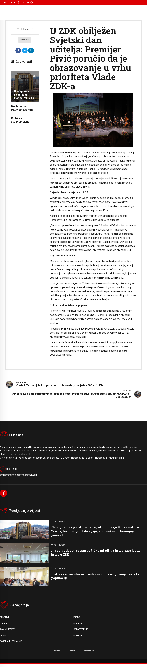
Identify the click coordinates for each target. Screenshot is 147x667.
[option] (93, 120)
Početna (56, 650)
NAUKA (3, 623)
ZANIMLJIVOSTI (7, 629)
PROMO (77, 617)
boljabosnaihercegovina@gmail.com (18, 475)
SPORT (3, 635)
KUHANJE (78, 623)
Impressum (89, 650)
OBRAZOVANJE (81, 629)
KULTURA (78, 635)
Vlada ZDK (24, 40)
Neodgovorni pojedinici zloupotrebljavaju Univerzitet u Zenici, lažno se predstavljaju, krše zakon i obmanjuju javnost (95, 531)
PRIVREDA (4, 617)
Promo (72, 650)
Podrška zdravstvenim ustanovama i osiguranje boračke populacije (95, 576)
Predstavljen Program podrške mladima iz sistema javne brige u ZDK (96, 552)
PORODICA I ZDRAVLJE (11, 641)
